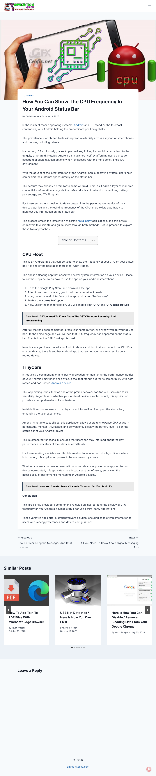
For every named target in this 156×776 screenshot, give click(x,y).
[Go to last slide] (8, 610)
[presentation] (26, 590)
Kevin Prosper (32, 116)
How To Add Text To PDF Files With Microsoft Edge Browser (26, 617)
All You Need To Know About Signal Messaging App (109, 542)
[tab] (72, 647)
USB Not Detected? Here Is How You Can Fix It (75, 617)
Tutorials (28, 95)
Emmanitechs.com (78, 766)
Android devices (61, 383)
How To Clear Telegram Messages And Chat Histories (45, 542)
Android (79, 125)
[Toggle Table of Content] (91, 240)
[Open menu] (149, 6)
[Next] (147, 610)
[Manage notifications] (148, 769)
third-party (85, 220)
